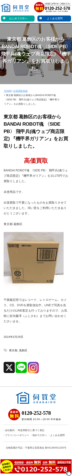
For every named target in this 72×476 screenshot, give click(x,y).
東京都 (13, 350)
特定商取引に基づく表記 (31, 430)
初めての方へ (39, 435)
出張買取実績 (20, 91)
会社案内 (10, 430)
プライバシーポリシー (17, 435)
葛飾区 (23, 350)
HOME (7, 91)
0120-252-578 (36, 413)
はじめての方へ (18, 18)
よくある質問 (55, 18)
